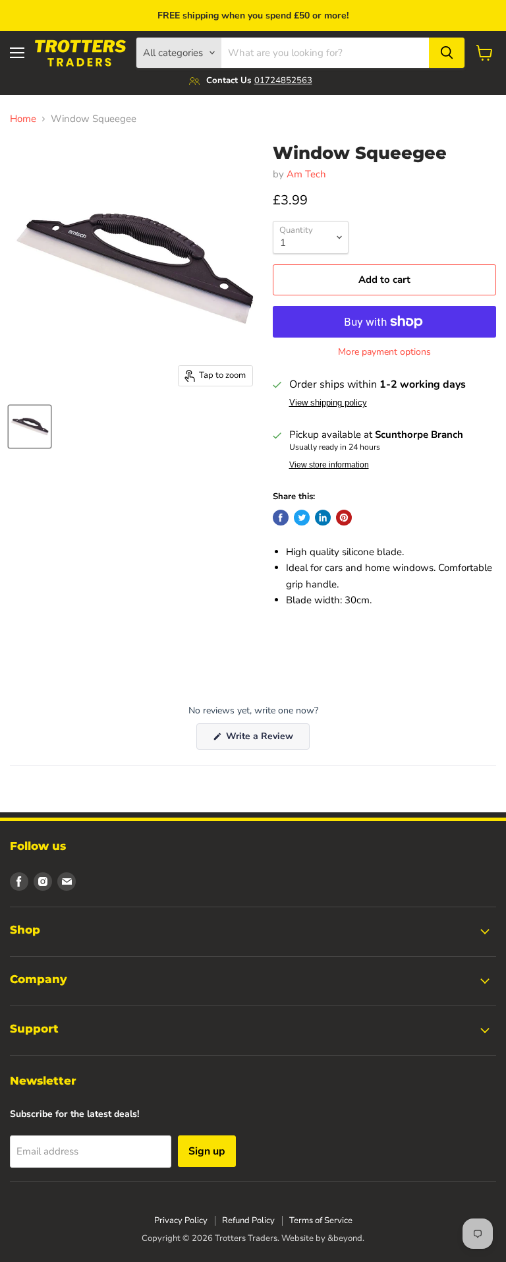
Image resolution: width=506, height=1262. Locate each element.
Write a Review (266, 739)
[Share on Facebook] (281, 518)
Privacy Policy (181, 1220)
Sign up (206, 1151)
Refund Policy (248, 1220)
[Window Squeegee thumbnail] (30, 427)
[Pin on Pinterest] (344, 518)
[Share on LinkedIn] (323, 518)
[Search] (446, 53)
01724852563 (283, 80)
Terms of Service (320, 1220)
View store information (329, 464)
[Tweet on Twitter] (302, 518)
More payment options (384, 352)
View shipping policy (328, 402)
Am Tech (306, 174)
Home (23, 119)
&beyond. (345, 1238)
